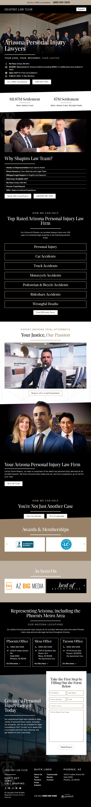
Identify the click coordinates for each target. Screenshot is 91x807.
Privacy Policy (18, 795)
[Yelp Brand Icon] (6, 788)
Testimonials (52, 774)
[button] (73, 9)
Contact (50, 780)
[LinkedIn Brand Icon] (9, 788)
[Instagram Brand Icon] (13, 788)
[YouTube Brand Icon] (20, 788)
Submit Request (66, 747)
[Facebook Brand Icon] (17, 788)
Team (36, 777)
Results (50, 777)
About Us (38, 774)
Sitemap (8, 797)
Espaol (37, 785)
